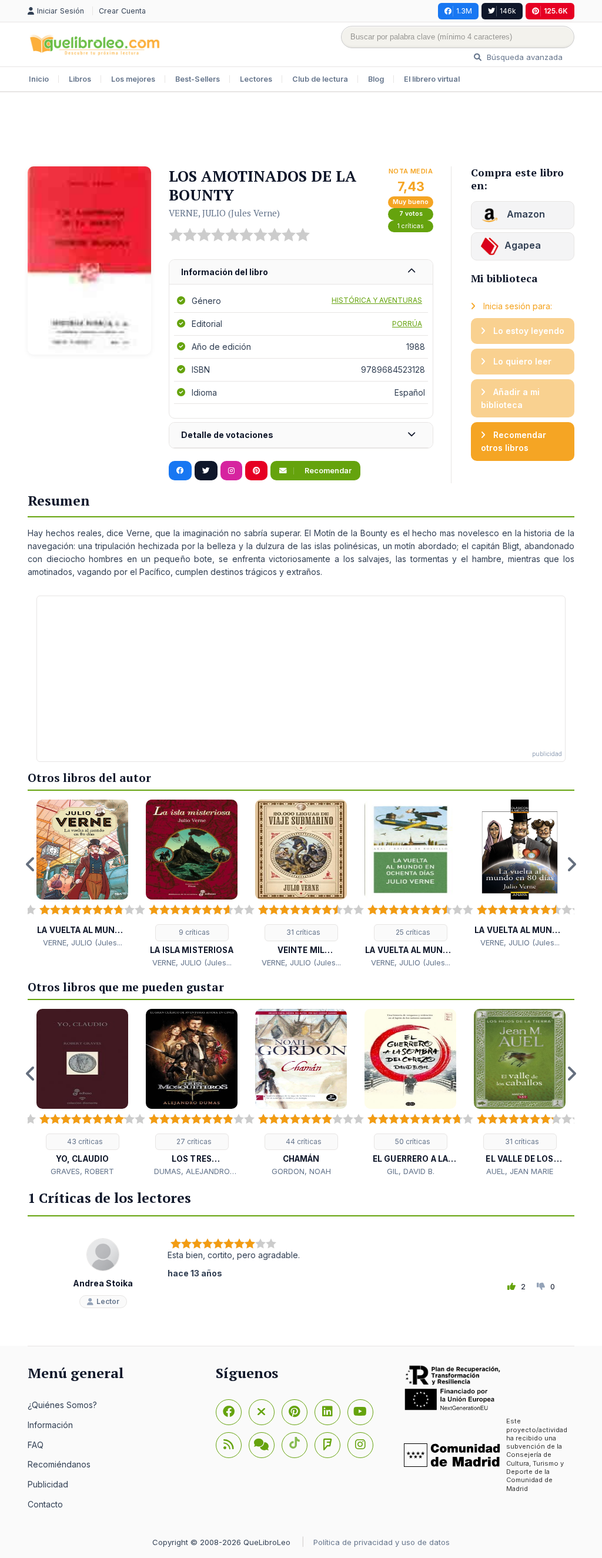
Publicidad (48, 1484)
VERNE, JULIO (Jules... (82, 942)
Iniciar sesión (61, 10)
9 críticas (193, 932)
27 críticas (193, 1141)
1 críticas (410, 226)
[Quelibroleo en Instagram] (231, 471)
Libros (80, 79)
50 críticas (411, 1141)
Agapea (522, 245)
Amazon (524, 214)
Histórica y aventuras (377, 300)
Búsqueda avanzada (523, 57)
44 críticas (303, 1141)
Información (50, 1425)
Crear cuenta (122, 10)
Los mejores (133, 79)
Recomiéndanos (59, 1464)
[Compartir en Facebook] (180, 471)
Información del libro (224, 272)
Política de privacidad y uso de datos (381, 1542)
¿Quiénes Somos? (62, 1405)
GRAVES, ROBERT (82, 1171)
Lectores (256, 79)
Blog (376, 79)
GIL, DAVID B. (410, 1171)
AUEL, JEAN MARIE (519, 1171)
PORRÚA (407, 323)
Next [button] (571, 864)
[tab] (301, 272)
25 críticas (412, 932)
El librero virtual (432, 79)
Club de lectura (320, 79)
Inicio (39, 79)
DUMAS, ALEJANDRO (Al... (192, 1171)
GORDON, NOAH (301, 1171)
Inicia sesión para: (516, 306)
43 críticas (84, 1141)
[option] (82, 874)
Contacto (45, 1504)
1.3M (464, 10)
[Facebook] (229, 1412)
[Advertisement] (301, 130)
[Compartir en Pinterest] (256, 471)
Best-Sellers (197, 79)
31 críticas (302, 932)
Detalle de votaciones (227, 435)
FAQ (36, 1445)
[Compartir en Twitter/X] (206, 471)
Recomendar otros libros (513, 441)
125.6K (556, 10)
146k (508, 10)
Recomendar (327, 470)
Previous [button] (30, 864)
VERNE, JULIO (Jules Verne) (224, 213)
